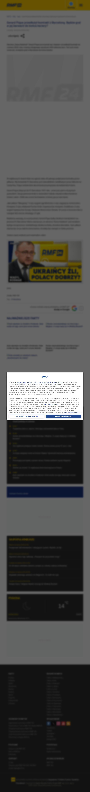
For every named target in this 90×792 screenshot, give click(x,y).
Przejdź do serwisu (63, 416)
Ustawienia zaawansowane (26, 416)
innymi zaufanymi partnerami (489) (51, 382)
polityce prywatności (51, 404)
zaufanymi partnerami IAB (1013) (25, 382)
